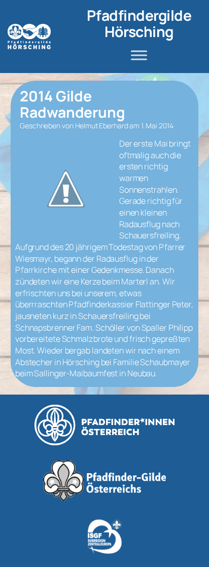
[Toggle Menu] (139, 55)
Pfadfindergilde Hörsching (139, 24)
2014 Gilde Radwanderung (72, 104)
